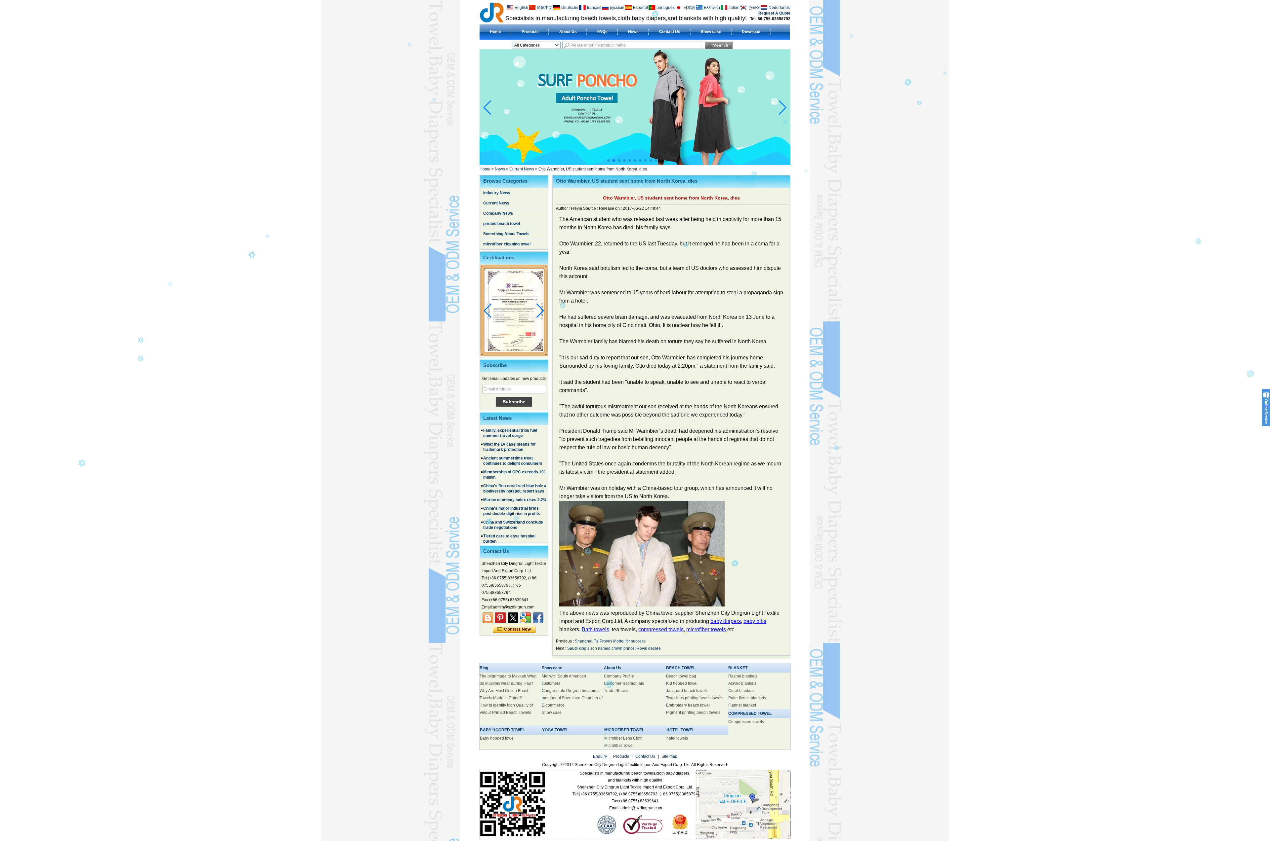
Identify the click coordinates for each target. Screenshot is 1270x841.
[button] (608, 160)
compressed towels (661, 629)
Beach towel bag (681, 676)
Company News (498, 213)
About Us (568, 31)
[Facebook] (538, 617)
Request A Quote (774, 13)
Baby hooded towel (497, 738)
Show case (711, 31)
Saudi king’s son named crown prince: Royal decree (614, 648)
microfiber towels (706, 629)
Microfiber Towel (619, 745)
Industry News (496, 193)
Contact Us (669, 31)
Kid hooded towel (682, 683)
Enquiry (600, 756)
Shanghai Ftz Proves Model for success (610, 641)
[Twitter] (513, 617)
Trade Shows (616, 690)
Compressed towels (746, 721)
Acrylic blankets (742, 683)
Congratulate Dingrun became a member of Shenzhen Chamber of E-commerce (572, 698)
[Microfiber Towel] (639, 163)
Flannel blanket (742, 705)
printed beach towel (501, 223)
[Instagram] (500, 617)
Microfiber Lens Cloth (623, 738)
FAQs (602, 31)
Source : (591, 208)
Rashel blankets (742, 676)
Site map (669, 756)
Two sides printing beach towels (694, 698)
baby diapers (725, 621)
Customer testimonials (624, 683)
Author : (563, 208)
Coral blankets (741, 690)
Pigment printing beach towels (693, 712)
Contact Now (514, 629)
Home (495, 31)
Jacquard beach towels (687, 690)
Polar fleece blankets (747, 698)
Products (530, 31)
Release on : (611, 208)
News (633, 31)
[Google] (525, 617)
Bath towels (595, 629)
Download (751, 31)
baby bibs (754, 621)
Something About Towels (506, 234)
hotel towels (677, 738)
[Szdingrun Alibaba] (488, 617)
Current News (521, 169)
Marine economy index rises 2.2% (515, 476)
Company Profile (619, 676)
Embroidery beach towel (688, 705)
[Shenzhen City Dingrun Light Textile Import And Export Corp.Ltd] (492, 12)
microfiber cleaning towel (506, 244)
